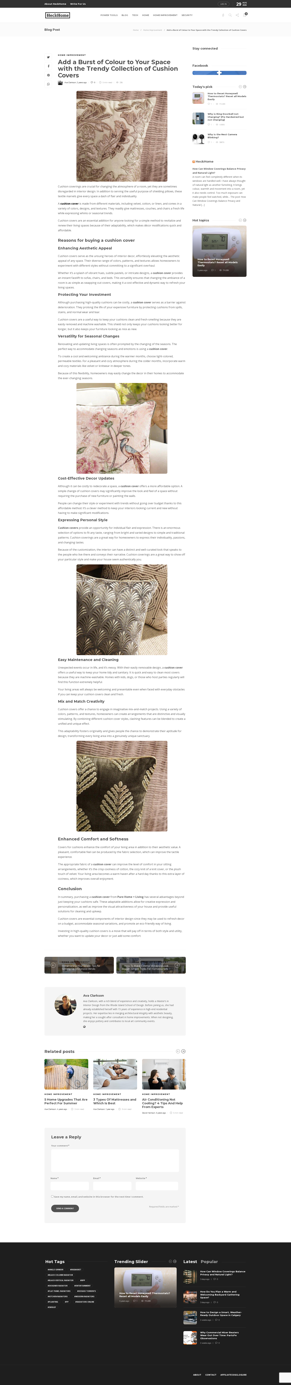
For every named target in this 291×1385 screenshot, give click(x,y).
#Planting (53, 1302)
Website (141, 1178)
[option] (66, 1084)
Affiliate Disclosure (233, 1375)
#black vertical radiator (60, 1280)
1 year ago (110, 1109)
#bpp (82, 1280)
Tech (135, 15)
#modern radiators (84, 1296)
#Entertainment (82, 1286)
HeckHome (205, 161)
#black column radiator (60, 1275)
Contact (210, 1375)
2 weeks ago (205, 1320)
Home (145, 15)
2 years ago (82, 82)
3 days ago (204, 1279)
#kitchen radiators (58, 1296)
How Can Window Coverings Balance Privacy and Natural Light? (219, 170)
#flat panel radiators (59, 1291)
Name (54, 1178)
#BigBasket (75, 1269)
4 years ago (62, 1109)
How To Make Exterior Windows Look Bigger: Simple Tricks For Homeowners (145, 967)
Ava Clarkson (70, 82)
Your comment (60, 1145)
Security (187, 15)
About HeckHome (55, 4)
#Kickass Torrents (86, 1291)
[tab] (190, 1261)
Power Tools (109, 15)
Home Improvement (165, 15)
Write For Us (78, 4)
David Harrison (148, 1113)
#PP (67, 1302)
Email (97, 1178)
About (197, 1375)
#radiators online (84, 1302)
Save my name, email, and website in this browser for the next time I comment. (98, 1197)
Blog (125, 15)
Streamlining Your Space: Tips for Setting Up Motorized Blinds (81, 967)
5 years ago (161, 1113)
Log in (223, 4)
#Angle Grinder (55, 1269)
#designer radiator (58, 1286)
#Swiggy (52, 1307)
